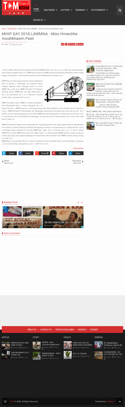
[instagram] (23, 13)
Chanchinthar (78, 148)
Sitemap (94, 329)
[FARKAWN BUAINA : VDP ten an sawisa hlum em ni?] (22, 217)
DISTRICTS (38, 20)
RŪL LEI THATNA (80, 354)
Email (81, 44)
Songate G (110, 401)
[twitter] (19, 13)
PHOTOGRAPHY (98, 10)
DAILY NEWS (49, 10)
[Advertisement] (42, 57)
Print (72, 44)
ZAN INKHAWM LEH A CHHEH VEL (20, 353)
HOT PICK (65, 10)
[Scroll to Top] (119, 401)
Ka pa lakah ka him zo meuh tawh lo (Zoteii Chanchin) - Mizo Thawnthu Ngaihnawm (109, 68)
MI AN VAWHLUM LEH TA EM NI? (63, 222)
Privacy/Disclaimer (64, 329)
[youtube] (14, 13)
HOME (36, 10)
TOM (12, 401)
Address (82, 329)
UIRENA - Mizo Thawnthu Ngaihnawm (51, 343)
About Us (31, 329)
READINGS (80, 10)
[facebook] (10, 13)
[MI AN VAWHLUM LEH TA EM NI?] (63, 217)
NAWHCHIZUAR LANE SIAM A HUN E (20, 344)
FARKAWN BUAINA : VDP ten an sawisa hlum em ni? (21, 221)
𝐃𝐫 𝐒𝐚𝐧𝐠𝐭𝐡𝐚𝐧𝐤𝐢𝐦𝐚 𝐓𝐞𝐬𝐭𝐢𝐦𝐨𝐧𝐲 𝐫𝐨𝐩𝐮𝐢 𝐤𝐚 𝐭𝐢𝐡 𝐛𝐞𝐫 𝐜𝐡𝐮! (113, 345)
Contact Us (45, 329)
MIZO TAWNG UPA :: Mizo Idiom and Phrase (104, 111)
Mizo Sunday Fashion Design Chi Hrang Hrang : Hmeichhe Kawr (109, 101)
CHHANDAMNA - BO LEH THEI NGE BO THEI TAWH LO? (113, 354)
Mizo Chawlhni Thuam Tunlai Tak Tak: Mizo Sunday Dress (109, 124)
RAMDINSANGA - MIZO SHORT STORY (51, 354)
